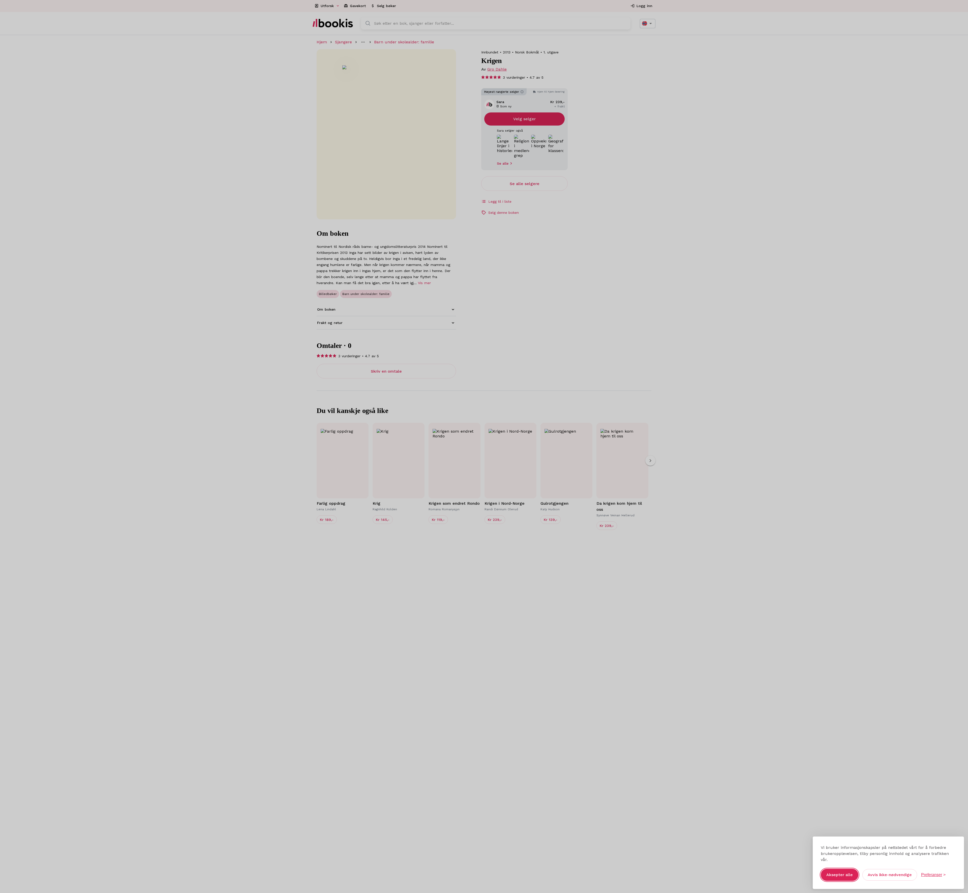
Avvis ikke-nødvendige (890, 874)
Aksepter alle (839, 874)
